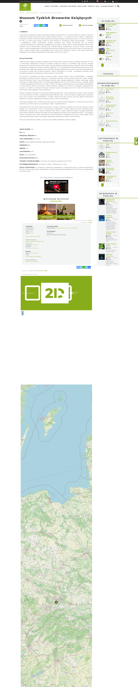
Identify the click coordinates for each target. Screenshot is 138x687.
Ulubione (108, 1)
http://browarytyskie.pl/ (31, 261)
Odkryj (47, 6)
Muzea (58, 228)
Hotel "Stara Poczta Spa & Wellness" (110, 98)
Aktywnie (54, 6)
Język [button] (101, 1)
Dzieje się (91, 6)
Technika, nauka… (65, 228)
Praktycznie (82, 6)
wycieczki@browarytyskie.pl (33, 256)
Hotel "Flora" (110, 89)
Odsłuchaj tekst (68, 25)
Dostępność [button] (92, 1)
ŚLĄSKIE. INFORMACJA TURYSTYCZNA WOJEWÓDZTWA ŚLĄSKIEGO (36, 1)
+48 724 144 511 (34, 253)
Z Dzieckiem (63, 6)
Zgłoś (90, 220)
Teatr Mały (109, 56)
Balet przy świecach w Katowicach (109, 256)
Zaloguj (116, 1)
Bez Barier (72, 6)
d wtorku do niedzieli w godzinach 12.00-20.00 (56, 161)
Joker (107, 144)
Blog (98, 6)
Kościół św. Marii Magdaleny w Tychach (111, 42)
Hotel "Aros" (109, 113)
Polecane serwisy (107, 6)
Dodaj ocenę (43, 270)
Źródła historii (73, 228)
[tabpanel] (47, 212)
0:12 (41, 177)
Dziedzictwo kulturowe (31, 248)
